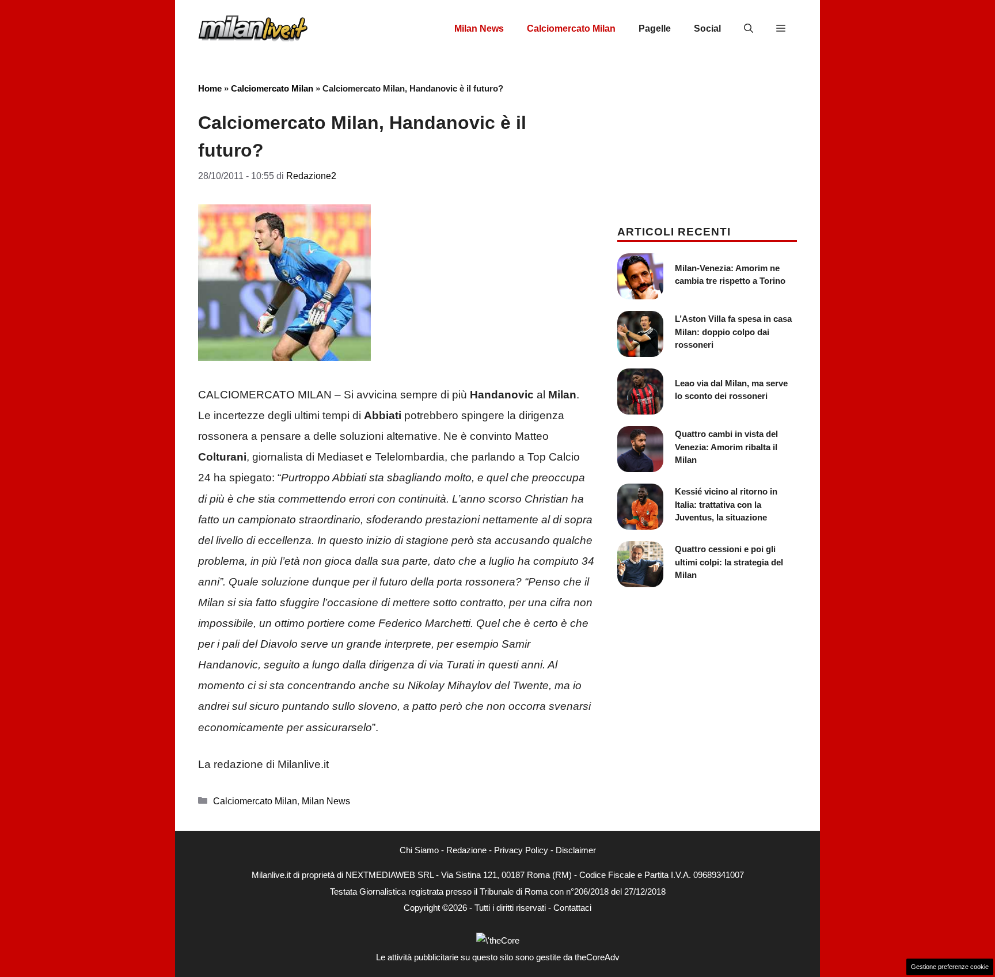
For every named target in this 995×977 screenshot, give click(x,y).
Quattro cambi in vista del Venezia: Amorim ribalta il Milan (726, 447)
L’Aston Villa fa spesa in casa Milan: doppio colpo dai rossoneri (733, 331)
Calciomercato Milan (571, 28)
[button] (748, 29)
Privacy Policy (521, 850)
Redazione (466, 850)
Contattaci (572, 908)
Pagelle (655, 28)
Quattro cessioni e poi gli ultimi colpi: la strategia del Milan (729, 562)
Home (210, 88)
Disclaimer (576, 850)
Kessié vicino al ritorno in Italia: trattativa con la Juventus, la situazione (726, 504)
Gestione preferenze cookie (950, 966)
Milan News (479, 28)
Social (707, 28)
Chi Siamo (419, 850)
